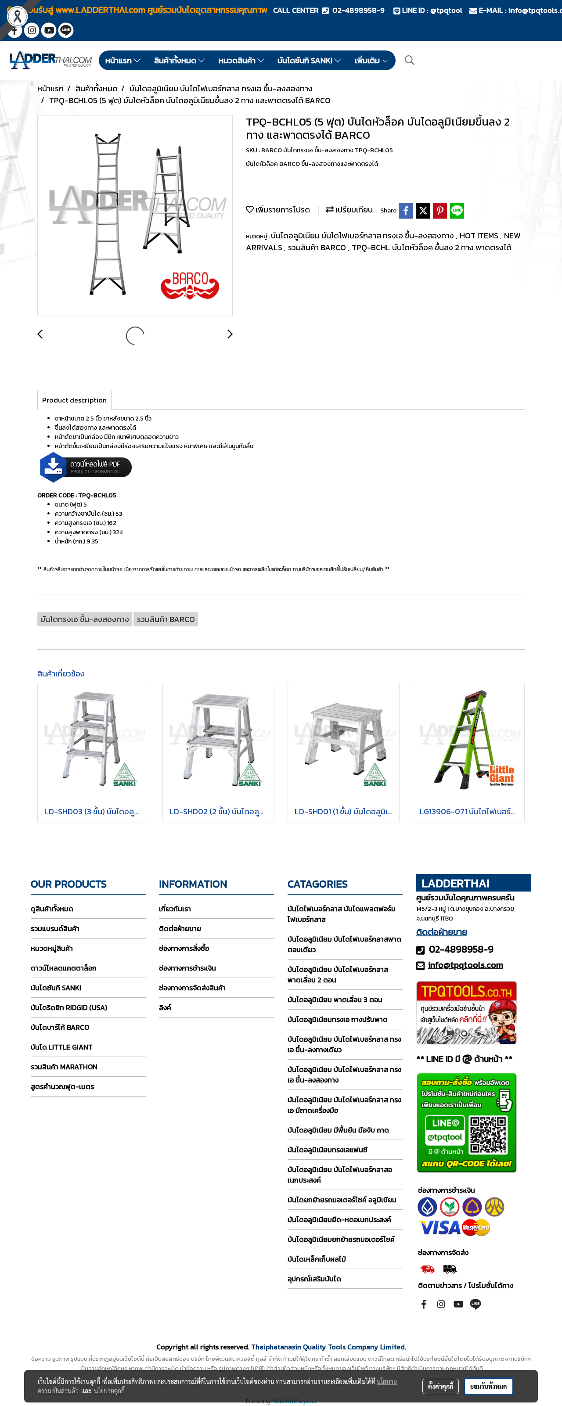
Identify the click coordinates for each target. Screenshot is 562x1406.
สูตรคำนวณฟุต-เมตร (62, 1086)
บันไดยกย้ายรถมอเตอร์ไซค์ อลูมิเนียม (342, 1199)
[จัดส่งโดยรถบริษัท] (427, 1268)
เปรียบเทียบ (353, 210)
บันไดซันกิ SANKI (305, 60)
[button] (409, 60)
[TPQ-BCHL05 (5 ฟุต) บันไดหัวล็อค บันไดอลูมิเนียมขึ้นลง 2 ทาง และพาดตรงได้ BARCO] (135, 215)
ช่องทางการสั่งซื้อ (184, 948)
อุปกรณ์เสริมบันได (314, 1278)
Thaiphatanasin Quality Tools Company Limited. (328, 1346)
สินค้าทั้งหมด (176, 60)
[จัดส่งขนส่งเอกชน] (450, 1268)
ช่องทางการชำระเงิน (187, 968)
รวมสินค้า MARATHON (64, 1066)
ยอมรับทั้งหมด (488, 1386)
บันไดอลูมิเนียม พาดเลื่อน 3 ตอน (335, 999)
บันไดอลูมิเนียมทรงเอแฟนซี (327, 1149)
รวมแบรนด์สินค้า (55, 928)
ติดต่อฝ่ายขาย (180, 928)
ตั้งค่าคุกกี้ (440, 1386)
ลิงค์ (165, 1007)
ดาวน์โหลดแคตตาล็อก (64, 968)
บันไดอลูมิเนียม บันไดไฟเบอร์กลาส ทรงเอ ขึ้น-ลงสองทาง (363, 235)
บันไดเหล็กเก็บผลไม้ (317, 1259)
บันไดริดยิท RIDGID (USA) (69, 1007)
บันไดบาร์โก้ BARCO (60, 1027)
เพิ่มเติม (368, 60)
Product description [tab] (74, 400)
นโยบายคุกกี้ (109, 1391)
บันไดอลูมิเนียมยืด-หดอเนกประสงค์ (339, 1219)
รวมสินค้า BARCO (318, 247)
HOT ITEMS (480, 235)
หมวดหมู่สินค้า (52, 948)
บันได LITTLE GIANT (62, 1047)
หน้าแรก (119, 60)
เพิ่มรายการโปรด (282, 210)
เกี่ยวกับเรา (175, 908)
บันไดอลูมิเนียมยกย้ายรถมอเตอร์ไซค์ (341, 1239)
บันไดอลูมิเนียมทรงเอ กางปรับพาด (338, 1019)
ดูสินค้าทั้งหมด (52, 908)
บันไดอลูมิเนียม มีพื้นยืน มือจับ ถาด (338, 1130)
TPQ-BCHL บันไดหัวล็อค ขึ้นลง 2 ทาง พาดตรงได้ (432, 247)
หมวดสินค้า (238, 60)
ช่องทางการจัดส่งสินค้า (192, 987)
